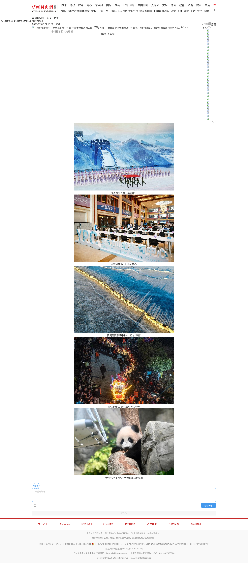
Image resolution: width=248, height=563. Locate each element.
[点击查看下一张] (62, 28)
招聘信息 (174, 524)
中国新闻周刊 (147, 11)
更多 (204, 28)
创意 (173, 11)
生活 (207, 5)
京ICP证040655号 (81, 544)
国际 (108, 5)
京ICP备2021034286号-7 (135, 544)
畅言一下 (209, 506)
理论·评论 (128, 5)
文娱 (164, 5)
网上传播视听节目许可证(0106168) (55, 544)
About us (65, 524)
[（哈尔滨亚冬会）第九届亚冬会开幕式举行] (208, 30)
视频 (186, 11)
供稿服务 (130, 524)
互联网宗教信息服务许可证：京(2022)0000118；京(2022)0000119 (179, 544)
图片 (193, 11)
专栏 (199, 11)
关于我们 (43, 524)
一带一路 (103, 11)
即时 (63, 5)
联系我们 (86, 524)
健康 (198, 5)
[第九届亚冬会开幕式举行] (208, 36)
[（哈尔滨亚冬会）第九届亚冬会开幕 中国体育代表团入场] (208, 41)
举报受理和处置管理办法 (142, 553)
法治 (190, 5)
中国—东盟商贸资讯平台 (124, 11)
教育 (181, 5)
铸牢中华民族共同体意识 (75, 11)
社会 (117, 5)
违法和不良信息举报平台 (84, 553)
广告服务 (108, 524)
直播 (179, 11)
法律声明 (152, 524)
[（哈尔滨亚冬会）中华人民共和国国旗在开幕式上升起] (208, 33)
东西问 (99, 5)
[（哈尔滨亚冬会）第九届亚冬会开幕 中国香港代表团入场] (208, 73)
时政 (72, 5)
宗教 (93, 11)
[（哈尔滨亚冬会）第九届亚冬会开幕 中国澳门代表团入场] (208, 105)
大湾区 (155, 5)
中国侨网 (143, 5)
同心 (89, 5)
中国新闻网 (38, 18)
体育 (173, 5)
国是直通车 (162, 11)
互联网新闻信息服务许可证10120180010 (124, 548)
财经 (80, 5)
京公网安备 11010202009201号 (108, 544)
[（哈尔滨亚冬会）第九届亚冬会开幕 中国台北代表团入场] (208, 108)
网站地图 (195, 524)
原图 (213, 24)
